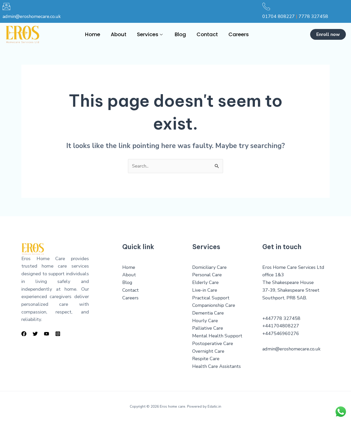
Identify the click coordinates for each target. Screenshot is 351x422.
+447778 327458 (281, 318)
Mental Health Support (217, 336)
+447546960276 (280, 333)
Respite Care (205, 359)
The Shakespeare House (288, 282)
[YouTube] (46, 333)
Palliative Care (207, 328)
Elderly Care (205, 282)
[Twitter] (35, 333)
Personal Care (207, 275)
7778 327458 (313, 16)
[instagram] (57, 333)
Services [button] (147, 34)
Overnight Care (208, 351)
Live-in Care (204, 290)
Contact (207, 34)
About (118, 34)
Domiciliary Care (209, 267)
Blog (180, 34)
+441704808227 (280, 326)
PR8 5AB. (297, 298)
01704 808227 (278, 16)
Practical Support (210, 298)
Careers (238, 34)
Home (92, 34)
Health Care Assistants (216, 366)
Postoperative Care (212, 343)
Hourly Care (205, 321)
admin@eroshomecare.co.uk (32, 16)
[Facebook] (23, 333)
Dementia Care (208, 313)
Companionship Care (213, 305)
